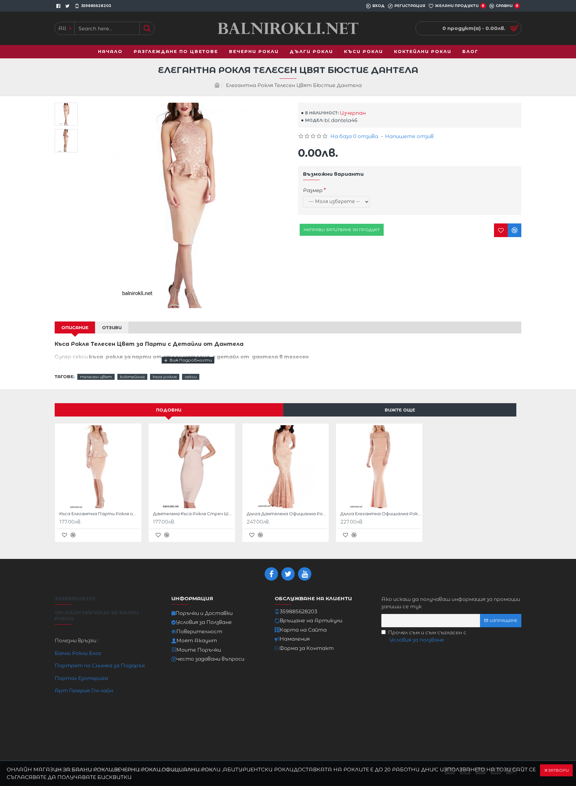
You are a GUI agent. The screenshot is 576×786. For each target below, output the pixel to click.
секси (191, 376)
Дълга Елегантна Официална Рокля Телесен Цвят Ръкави (380, 513)
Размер (313, 190)
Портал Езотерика (81, 678)
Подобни (168, 410)
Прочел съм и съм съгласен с (427, 636)
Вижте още (400, 410)
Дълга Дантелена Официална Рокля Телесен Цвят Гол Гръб (287, 513)
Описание (74, 327)
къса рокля (165, 376)
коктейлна (132, 376)
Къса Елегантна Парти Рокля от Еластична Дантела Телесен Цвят (99, 513)
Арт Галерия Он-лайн (84, 690)
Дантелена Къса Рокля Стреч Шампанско (193, 513)
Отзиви (112, 327)
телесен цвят (96, 376)
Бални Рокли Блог (78, 653)
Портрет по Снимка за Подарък (100, 665)
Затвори (558, 770)
